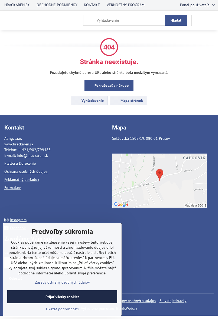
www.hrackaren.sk (19, 144)
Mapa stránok (131, 100)
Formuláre (12, 187)
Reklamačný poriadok (21, 179)
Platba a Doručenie (20, 163)
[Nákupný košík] (198, 20)
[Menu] (211, 20)
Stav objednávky (173, 300)
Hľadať (176, 20)
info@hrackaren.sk (32, 155)
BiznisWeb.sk (126, 308)
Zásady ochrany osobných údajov (128, 300)
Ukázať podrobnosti (62, 309)
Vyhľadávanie (92, 100)
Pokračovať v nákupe (111, 85)
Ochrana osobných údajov (26, 171)
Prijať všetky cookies (62, 296)
